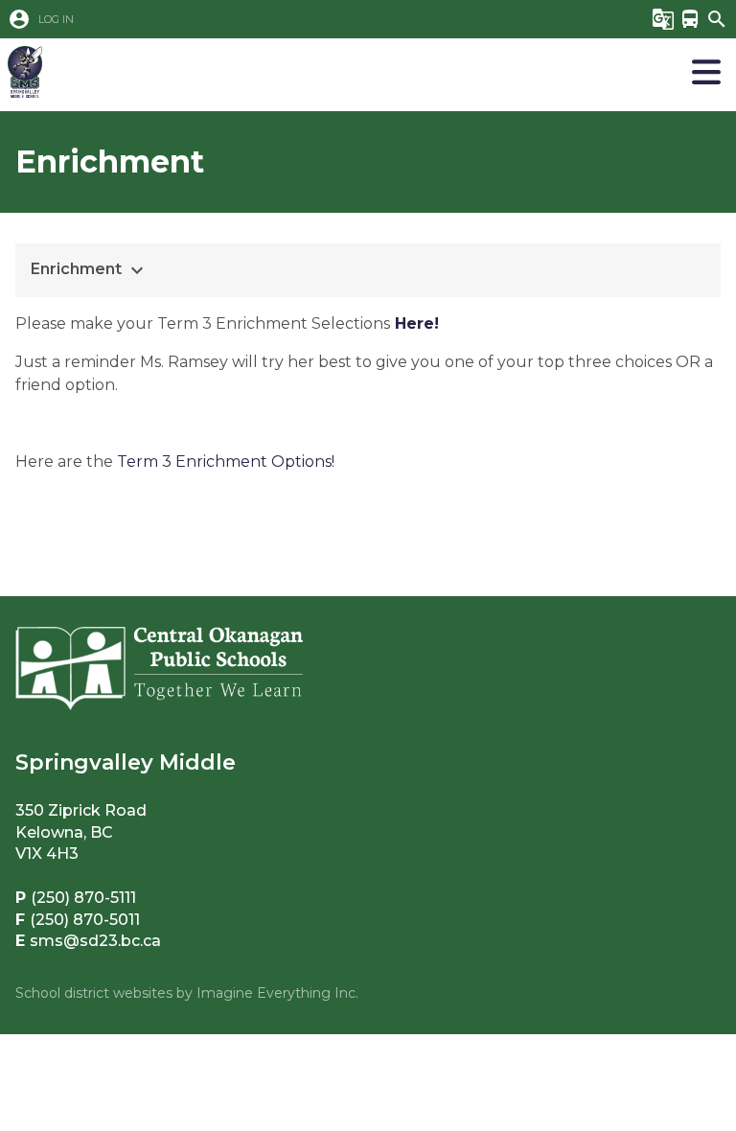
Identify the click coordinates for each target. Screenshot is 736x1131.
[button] (314, 19)
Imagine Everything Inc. (277, 993)
